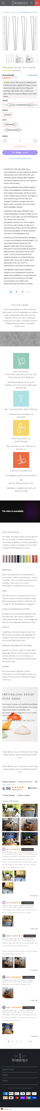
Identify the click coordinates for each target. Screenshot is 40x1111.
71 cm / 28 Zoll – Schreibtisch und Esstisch (20, 105)
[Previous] (4, 33)
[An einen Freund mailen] (28, 292)
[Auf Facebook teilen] (16, 292)
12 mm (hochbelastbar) (12, 130)
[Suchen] (32, 3)
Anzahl (5, 136)
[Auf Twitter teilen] (10, 292)
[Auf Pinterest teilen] (22, 292)
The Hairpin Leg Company (23, 1088)
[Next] (35, 33)
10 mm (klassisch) (10, 124)
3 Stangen (7, 115)
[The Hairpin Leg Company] (20, 3)
